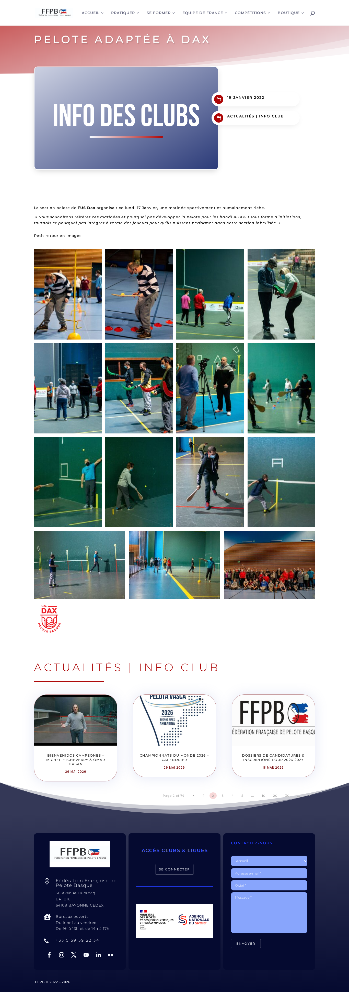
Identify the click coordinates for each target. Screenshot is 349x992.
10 (263, 796)
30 (287, 796)
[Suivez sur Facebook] (49, 955)
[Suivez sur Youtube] (86, 955)
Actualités (240, 116)
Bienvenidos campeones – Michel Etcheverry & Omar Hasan (75, 759)
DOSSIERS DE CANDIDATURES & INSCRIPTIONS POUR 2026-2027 (273, 757)
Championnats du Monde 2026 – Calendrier (174, 757)
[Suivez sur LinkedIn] (98, 955)
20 (275, 796)
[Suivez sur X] (74, 955)
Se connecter (174, 869)
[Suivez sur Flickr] (111, 955)
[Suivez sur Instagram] (61, 955)
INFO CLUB (271, 116)
